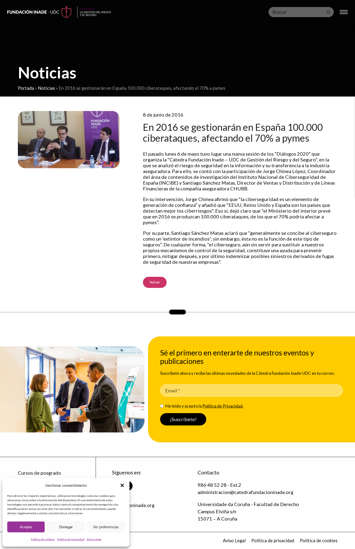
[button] (122, 485)
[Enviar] (328, 12)
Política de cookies (43, 539)
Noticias (46, 88)
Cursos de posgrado (39, 473)
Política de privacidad (70, 539)
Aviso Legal (94, 539)
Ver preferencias (106, 527)
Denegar (66, 527)
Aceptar (26, 527)
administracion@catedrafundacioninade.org (245, 492)
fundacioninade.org (133, 505)
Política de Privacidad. (222, 406)
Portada (26, 88)
